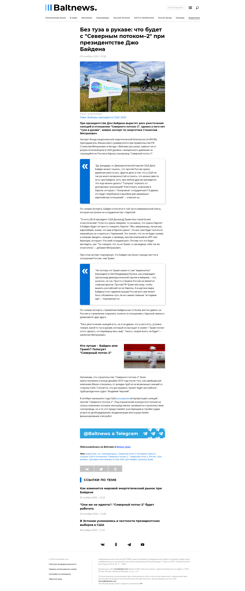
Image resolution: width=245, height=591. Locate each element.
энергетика (90, 453)
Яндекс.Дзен (123, 447)
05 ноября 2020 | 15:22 (92, 497)
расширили (122, 398)
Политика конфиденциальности (62, 564)
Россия (152, 456)
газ (99, 453)
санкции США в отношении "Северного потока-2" (104, 456)
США (159, 456)
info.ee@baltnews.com (107, 581)
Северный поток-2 (139, 456)
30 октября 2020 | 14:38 (93, 514)
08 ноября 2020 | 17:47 (92, 530)
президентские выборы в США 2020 (106, 459)
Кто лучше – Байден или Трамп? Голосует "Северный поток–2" (99, 349)
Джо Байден (131, 459)
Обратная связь (55, 579)
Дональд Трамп (145, 459)
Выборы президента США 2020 (106, 117)
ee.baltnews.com (121, 569)
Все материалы (175, 7)
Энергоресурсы (109, 453)
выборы (84, 459)
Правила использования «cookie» (63, 569)
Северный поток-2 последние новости (137, 453)
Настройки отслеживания (60, 574)
